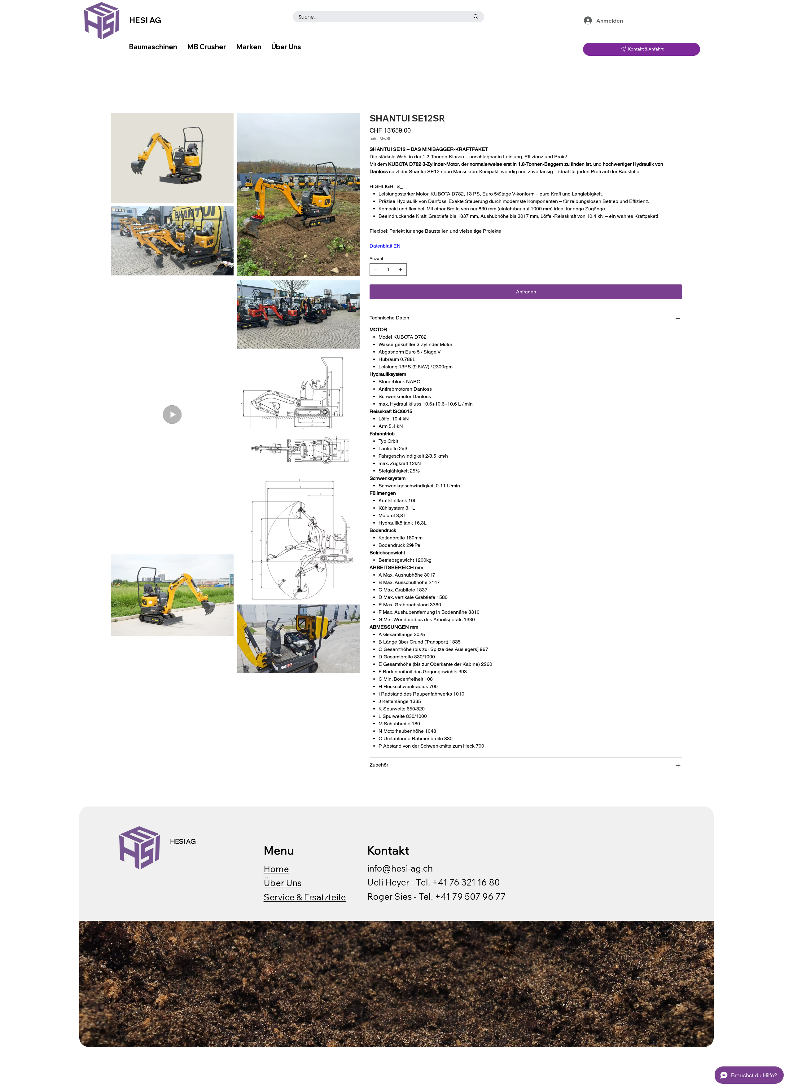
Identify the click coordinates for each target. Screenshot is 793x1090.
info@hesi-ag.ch (400, 868)
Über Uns (283, 882)
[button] (664, 20)
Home (276, 868)
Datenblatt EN (385, 246)
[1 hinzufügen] (400, 269)
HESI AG (145, 20)
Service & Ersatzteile (305, 897)
